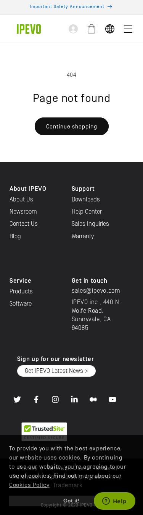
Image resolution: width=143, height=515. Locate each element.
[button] (128, 29)
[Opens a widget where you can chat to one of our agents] (114, 501)
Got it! (71, 501)
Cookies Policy (29, 485)
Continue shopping (71, 126)
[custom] (17, 399)
